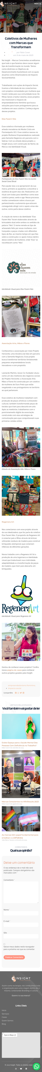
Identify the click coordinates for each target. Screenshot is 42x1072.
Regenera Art (8, 522)
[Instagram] (16, 1069)
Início (4, 1010)
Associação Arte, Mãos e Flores (16, 343)
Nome (7, 910)
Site (5, 933)
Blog (4, 1024)
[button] (16, 693)
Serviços (5, 1014)
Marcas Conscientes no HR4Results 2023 (20, 802)
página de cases (14, 670)
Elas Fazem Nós (9, 119)
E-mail (7, 921)
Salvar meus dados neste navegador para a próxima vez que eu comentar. (19, 948)
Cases (4, 1017)
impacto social (14, 688)
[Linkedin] (26, 1069)
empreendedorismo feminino (21, 685)
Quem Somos (7, 1021)
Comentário (9, 880)
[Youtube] (21, 1069)
